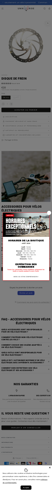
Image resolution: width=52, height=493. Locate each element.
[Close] (50, 467)
